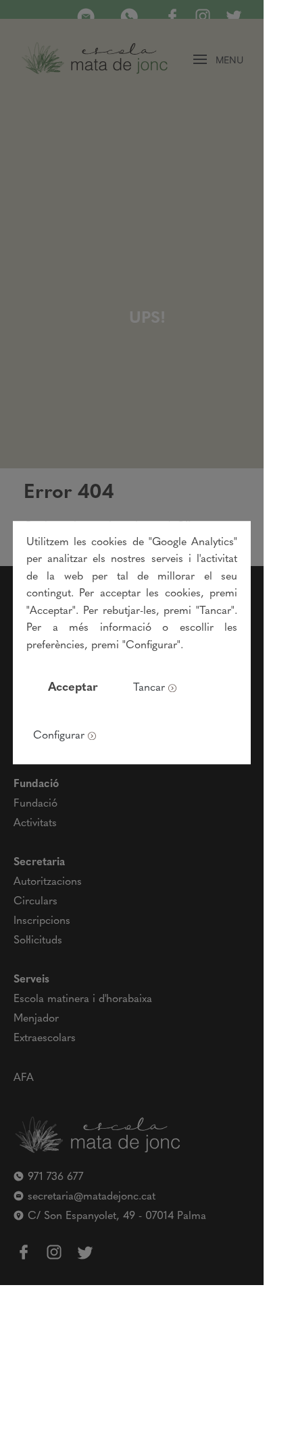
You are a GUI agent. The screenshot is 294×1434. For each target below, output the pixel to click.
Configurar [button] (58, 735)
